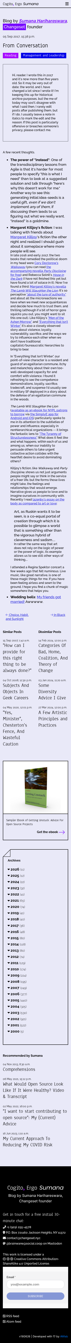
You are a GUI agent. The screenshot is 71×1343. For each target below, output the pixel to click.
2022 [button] (17, 894)
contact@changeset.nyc (24, 1238)
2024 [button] (17, 882)
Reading (10, 55)
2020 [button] (17, 907)
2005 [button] (18, 1000)
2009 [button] (18, 975)
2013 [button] (17, 950)
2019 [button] (17, 913)
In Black (59, 615)
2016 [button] (17, 932)
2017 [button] (17, 925)
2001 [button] (18, 1025)
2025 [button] (17, 875)
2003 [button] (18, 1013)
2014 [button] (18, 944)
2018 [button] (17, 919)
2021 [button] (17, 900)
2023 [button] (17, 888)
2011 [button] (17, 963)
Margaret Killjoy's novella (38, 288)
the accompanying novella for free (38, 271)
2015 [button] (17, 938)
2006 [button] (18, 994)
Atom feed (13, 1321)
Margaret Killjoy (23, 237)
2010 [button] (18, 969)
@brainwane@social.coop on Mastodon (34, 1243)
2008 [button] (18, 981)
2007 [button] (18, 988)
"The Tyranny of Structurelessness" (35, 436)
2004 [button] (18, 1006)
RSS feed (12, 1316)
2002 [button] (18, 1019)
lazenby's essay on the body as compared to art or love (37, 501)
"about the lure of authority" (46, 294)
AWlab (64, 1336)
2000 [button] (17, 1031)
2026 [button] (17, 869)
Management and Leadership (43, 55)
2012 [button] (17, 956)
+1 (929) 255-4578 (19, 1227)
